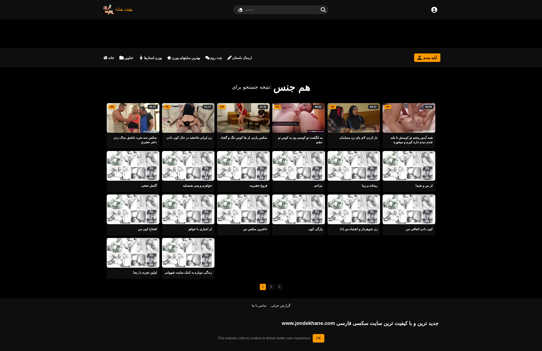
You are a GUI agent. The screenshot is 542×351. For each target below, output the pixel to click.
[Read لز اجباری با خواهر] (188, 209)
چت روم (216, 58)
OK (318, 338)
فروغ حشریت (258, 185)
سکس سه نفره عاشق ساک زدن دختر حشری (135, 140)
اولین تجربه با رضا (145, 272)
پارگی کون (315, 229)
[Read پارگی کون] (298, 209)
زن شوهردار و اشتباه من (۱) (358, 229)
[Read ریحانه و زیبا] (354, 166)
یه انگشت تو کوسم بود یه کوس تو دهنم (300, 140)
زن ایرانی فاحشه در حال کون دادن (189, 137)
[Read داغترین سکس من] (243, 209)
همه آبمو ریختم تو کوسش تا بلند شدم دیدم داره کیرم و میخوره (411, 140)
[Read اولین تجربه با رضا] (133, 253)
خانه (111, 58)
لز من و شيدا (424, 185)
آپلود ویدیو (430, 57)
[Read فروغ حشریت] (243, 166)
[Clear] (240, 9)
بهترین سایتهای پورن (186, 58)
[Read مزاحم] (298, 166)
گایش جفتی (149, 185)
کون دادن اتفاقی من (419, 229)
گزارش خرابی (280, 305)
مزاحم (318, 185)
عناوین (129, 58)
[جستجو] (323, 9)
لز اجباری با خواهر (200, 229)
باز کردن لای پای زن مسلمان (358, 137)
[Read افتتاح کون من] (133, 209)
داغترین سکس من (255, 229)
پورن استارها (153, 58)
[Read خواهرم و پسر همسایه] (188, 166)
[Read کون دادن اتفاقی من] (409, 209)
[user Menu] (434, 10)
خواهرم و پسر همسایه (197, 185)
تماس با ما (259, 305)
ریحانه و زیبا (369, 185)
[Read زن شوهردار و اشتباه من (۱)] (354, 209)
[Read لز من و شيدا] (409, 166)
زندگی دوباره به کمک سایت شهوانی (188, 272)
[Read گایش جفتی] (133, 166)
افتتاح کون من (147, 229)
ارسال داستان (242, 58)
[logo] (117, 13)
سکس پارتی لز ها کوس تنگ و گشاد (243, 137)
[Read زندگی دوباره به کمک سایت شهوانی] (188, 253)
